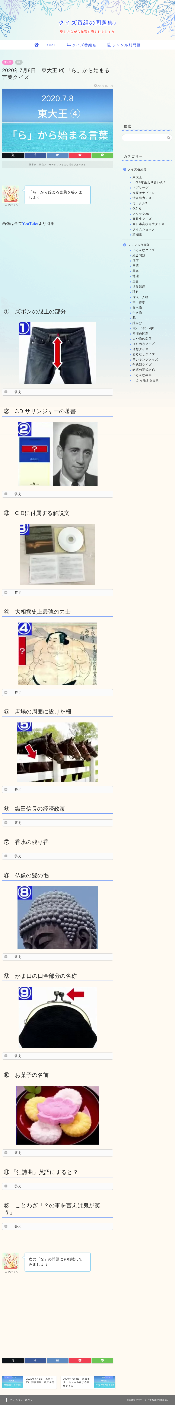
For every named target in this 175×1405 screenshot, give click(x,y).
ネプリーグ (141, 187)
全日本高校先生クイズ (149, 224)
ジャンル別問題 (126, 45)
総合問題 (139, 255)
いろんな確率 (142, 375)
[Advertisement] (57, 266)
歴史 (136, 281)
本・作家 (139, 302)
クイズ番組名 (84, 45)
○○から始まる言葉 (146, 380)
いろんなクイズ (144, 250)
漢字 (136, 260)
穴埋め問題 (141, 333)
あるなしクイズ (144, 354)
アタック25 (141, 213)
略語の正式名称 (144, 369)
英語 (136, 271)
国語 (136, 265)
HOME (48, 45)
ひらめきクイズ (144, 343)
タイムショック (144, 229)
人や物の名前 (142, 338)
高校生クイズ (142, 219)
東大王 (7, 62)
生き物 (137, 312)
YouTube (30, 223)
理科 (136, 291)
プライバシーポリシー (22, 1400)
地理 (136, 276)
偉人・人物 (141, 297)
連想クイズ (141, 349)
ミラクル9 (140, 203)
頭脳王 (137, 234)
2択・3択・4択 (143, 328)
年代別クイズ (142, 364)
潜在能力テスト (144, 198)
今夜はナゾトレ (144, 192)
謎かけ (137, 323)
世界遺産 (139, 286)
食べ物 (137, 307)
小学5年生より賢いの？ (149, 182)
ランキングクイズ (145, 359)
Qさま (137, 208)
